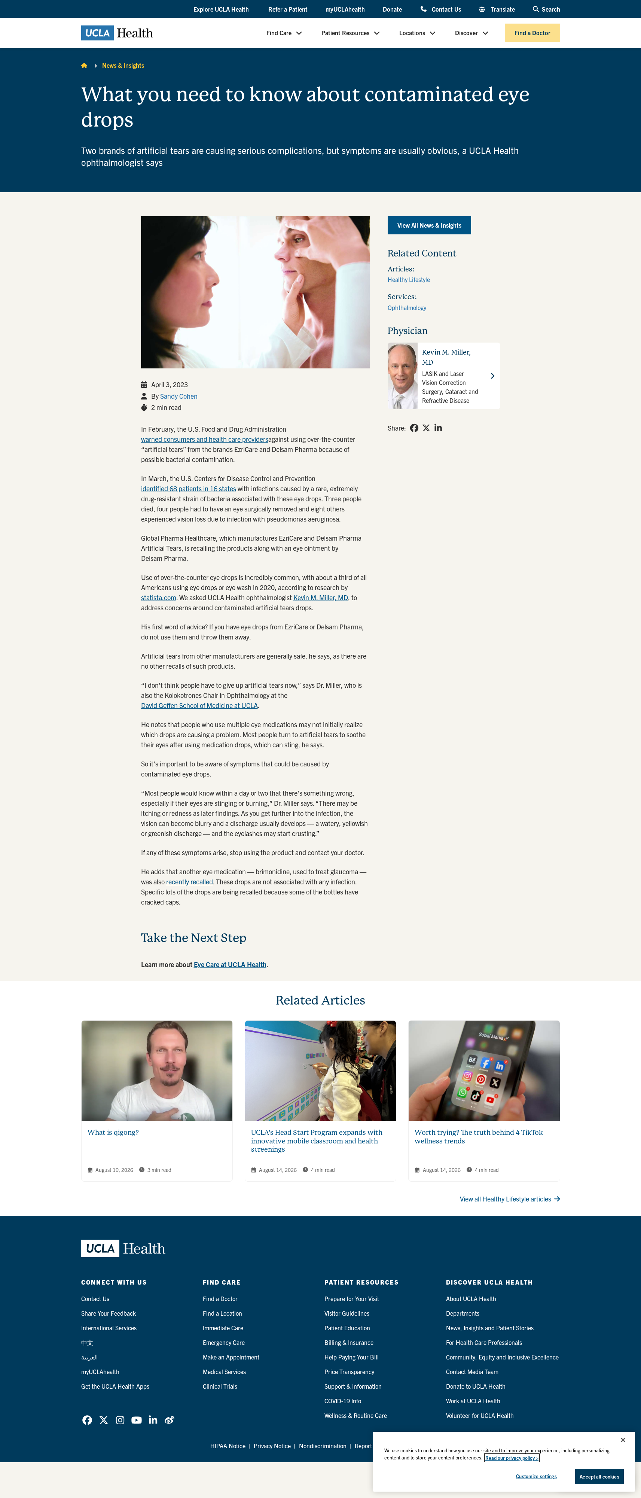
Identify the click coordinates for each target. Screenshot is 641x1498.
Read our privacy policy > (511, 1458)
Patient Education (347, 1327)
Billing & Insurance (348, 1342)
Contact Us (446, 8)
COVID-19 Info (342, 1400)
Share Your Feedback (108, 1313)
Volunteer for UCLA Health (480, 1415)
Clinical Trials (220, 1386)
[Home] (84, 65)
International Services (109, 1327)
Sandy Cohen (179, 396)
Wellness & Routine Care (355, 1415)
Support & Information (353, 1386)
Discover (466, 33)
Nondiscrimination (323, 1445)
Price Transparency (349, 1371)
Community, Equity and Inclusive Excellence (502, 1357)
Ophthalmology (407, 307)
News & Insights (123, 65)
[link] (414, 428)
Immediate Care (223, 1327)
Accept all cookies (599, 1476)
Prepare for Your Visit (351, 1298)
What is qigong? (113, 1132)
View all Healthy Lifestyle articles (505, 1198)
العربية (89, 1357)
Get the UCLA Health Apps (115, 1386)
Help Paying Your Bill (351, 1357)
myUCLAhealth (345, 9)
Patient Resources (345, 33)
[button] (221, 9)
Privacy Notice (272, 1445)
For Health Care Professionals (484, 1342)
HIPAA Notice (227, 1445)
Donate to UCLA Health (476, 1386)
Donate (392, 9)
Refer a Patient (288, 9)
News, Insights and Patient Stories (490, 1327)
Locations (412, 33)
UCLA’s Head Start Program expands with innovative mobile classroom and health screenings (316, 1140)
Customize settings (536, 1476)
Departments (462, 1313)
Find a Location (222, 1313)
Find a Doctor (532, 33)
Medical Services (224, 1371)
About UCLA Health (471, 1298)
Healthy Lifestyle (409, 279)
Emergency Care (224, 1342)
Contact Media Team (472, 1371)
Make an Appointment (231, 1357)
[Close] (623, 1440)
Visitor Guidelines (346, 1313)
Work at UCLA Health (473, 1400)
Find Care (278, 33)
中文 (87, 1342)
